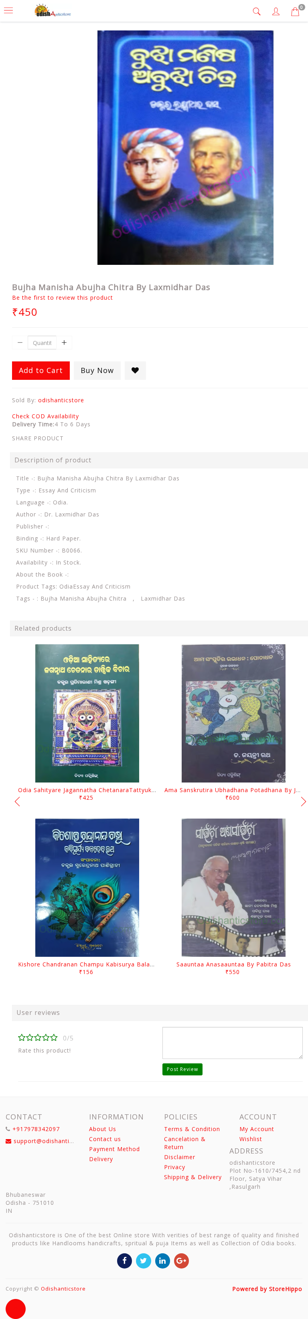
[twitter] (143, 1260)
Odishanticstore (63, 1288)
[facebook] (124, 1260)
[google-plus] (181, 1260)
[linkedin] (162, 1260)
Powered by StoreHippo (267, 1289)
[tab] (257, 11)
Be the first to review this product (62, 297)
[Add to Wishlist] (135, 370)
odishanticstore (61, 400)
